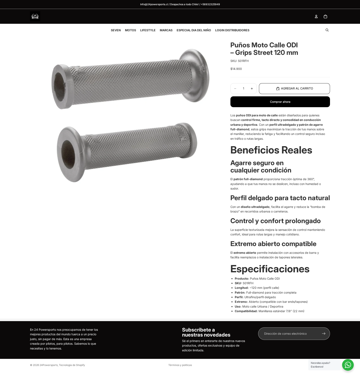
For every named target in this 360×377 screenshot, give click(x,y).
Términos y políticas (180, 365)
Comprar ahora (280, 101)
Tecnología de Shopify (72, 365)
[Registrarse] (323, 333)
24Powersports (49, 365)
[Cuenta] (316, 16)
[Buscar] (327, 30)
